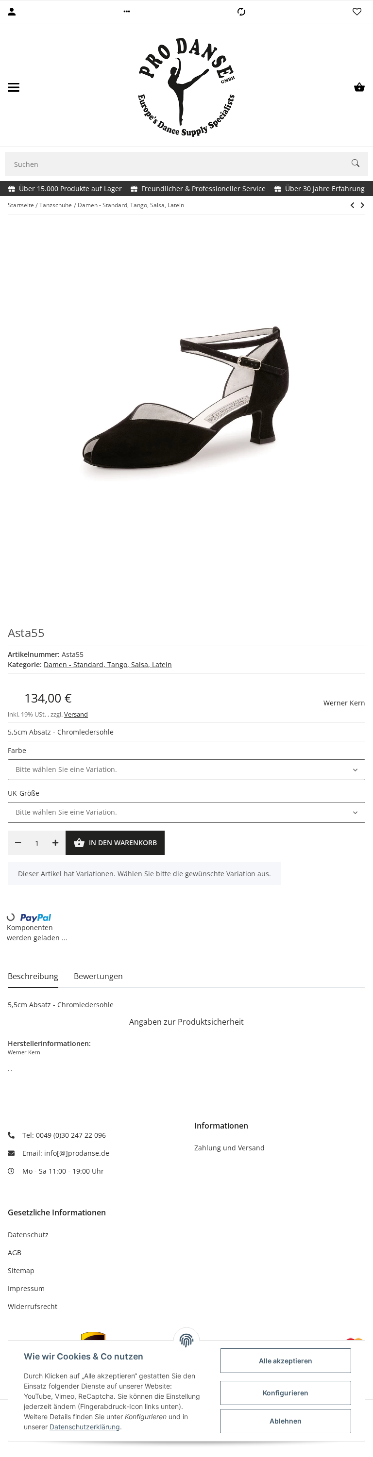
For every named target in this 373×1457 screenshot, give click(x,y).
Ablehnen (286, 1421)
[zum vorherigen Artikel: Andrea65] (352, 205)
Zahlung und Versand (229, 1147)
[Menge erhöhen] (55, 843)
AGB (14, 1252)
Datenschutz (28, 1234)
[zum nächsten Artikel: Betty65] (362, 205)
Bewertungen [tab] (98, 976)
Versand (76, 714)
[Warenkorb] (359, 87)
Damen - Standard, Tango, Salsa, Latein (108, 664)
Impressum (26, 1288)
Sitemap (21, 1270)
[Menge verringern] (18, 843)
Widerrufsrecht (32, 1306)
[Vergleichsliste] (241, 11)
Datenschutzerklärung (85, 1427)
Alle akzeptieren (285, 1361)
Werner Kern (344, 702)
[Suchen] (360, 164)
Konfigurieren (285, 1393)
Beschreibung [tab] (33, 976)
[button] (127, 11)
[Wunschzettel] (357, 11)
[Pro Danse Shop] (186, 87)
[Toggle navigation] (13, 87)
